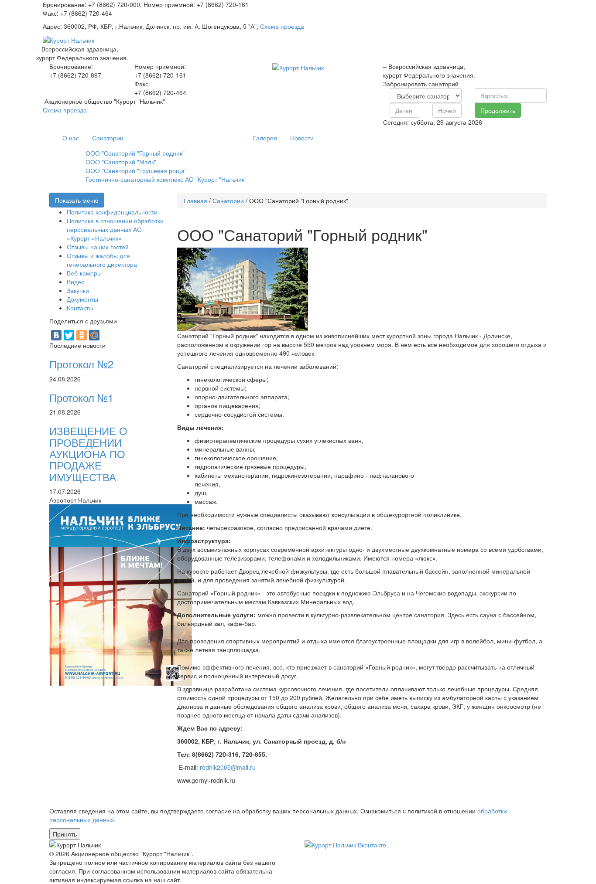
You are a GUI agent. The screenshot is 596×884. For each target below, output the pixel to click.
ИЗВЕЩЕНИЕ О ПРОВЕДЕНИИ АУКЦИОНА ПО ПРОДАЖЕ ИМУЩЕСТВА (88, 453)
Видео (76, 281)
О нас (70, 137)
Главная (195, 200)
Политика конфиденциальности (112, 211)
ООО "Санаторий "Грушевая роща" (136, 170)
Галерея (265, 137)
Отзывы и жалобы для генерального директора (102, 260)
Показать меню (77, 200)
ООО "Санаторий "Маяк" (121, 161)
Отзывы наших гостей (98, 246)
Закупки (78, 290)
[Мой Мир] (94, 335)
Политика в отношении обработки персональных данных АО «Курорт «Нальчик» (115, 229)
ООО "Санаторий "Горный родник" (135, 153)
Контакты (80, 307)
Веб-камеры (84, 273)
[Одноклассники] (81, 335)
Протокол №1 (81, 397)
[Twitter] (69, 335)
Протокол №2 (81, 363)
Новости (302, 137)
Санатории (107, 137)
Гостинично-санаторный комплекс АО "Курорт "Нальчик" (166, 179)
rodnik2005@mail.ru (228, 767)
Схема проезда (282, 26)
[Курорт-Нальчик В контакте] (345, 844)
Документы (82, 299)
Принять (65, 834)
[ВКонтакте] (56, 335)
